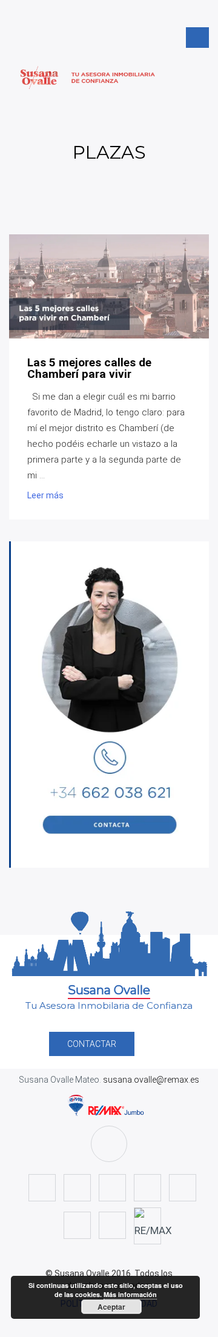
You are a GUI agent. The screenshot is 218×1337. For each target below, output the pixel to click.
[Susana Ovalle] (109, 77)
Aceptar (111, 1306)
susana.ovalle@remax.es (150, 1079)
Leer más (45, 495)
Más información (130, 1294)
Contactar (91, 1044)
